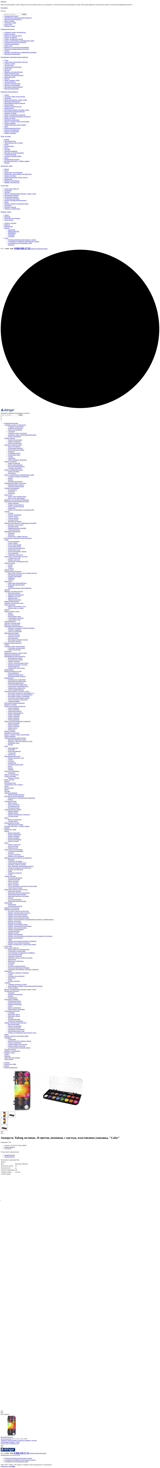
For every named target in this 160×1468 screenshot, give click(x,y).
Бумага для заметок (10, 37)
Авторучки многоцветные (16, 548)
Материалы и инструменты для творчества (18, 174)
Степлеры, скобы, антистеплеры (14, 96)
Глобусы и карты (9, 63)
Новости (7, 225)
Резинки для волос (14, 981)
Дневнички (11, 458)
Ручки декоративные (14, 545)
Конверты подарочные (15, 994)
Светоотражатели (10, 82)
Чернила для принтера (11, 131)
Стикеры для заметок (15, 468)
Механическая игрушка (15, 824)
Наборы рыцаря (13, 811)
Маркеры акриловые (14, 600)
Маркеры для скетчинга (12, 181)
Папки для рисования (15, 430)
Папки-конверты (13, 724)
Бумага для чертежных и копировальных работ (19, 40)
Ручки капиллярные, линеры (17, 551)
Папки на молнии (13, 726)
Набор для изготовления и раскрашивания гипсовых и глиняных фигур (31, 919)
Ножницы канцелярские (12, 101)
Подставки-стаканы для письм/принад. (20, 694)
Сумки (10, 974)
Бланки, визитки (9, 34)
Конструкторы (9, 146)
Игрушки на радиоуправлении (14, 153)
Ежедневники (12, 490)
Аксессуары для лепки (15, 888)
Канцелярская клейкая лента (17, 681)
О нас (6, 238)
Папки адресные (13, 503)
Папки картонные (14, 709)
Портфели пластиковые (11, 120)
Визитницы (12, 978)
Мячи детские (12, 803)
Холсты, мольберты (14, 854)
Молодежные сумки (14, 616)
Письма (10, 996)
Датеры (10, 759)
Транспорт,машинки (10, 151)
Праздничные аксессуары (16, 1031)
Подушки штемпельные (15, 764)
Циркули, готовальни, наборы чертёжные (21, 628)
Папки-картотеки (13, 719)
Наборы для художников (16, 856)
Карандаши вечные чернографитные (19, 588)
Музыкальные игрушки (11, 159)
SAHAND (11, 235)
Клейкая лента (9, 108)
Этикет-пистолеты (14, 530)
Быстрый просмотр (7, 1437)
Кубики (6, 139)
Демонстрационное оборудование (15, 125)
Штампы (11, 769)
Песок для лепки (13, 881)
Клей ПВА (11, 749)
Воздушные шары (13, 1024)
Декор (10, 939)
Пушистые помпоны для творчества (19, 868)
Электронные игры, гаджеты (13, 143)
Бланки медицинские (15, 443)
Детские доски (9, 65)
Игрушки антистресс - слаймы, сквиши (16, 161)
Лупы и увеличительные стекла (18, 663)
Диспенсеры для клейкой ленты (18, 686)
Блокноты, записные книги (13, 35)
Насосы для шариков (14, 1026)
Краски (6, 169)
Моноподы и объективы (16, 961)
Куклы (6, 148)
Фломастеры (8, 179)
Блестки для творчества (15, 869)
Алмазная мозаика (14, 931)
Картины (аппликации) (15, 938)
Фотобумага (12, 473)
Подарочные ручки (14, 550)
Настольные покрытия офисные (14, 111)
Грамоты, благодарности (16, 505)
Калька (10, 478)
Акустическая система (15, 954)
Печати (10, 768)
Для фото (7, 192)
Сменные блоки (13, 520)
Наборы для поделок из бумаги (18, 916)
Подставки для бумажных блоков (18, 698)
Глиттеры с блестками (15, 861)
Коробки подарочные (15, 1004)
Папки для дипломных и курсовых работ (21, 510)
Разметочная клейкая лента (16, 688)
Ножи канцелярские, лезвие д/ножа (15, 100)
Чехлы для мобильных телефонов (18, 968)
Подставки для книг (14, 641)
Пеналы (6, 78)
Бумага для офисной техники (13, 39)
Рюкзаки (11, 614)
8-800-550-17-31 (22, 248)
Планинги (11, 491)
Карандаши (8, 68)
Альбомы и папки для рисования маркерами (22, 435)
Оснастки (11, 761)
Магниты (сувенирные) (15, 1021)
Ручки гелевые (13, 543)
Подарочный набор (14, 1019)
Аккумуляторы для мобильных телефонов (21, 953)
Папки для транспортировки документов (17, 116)
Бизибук (7, 163)
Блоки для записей (14, 463)
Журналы (11, 535)
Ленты (10, 1006)
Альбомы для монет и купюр (17, 984)
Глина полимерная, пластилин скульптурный (22, 886)
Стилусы (11, 964)
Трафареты (11, 578)
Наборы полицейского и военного (19, 814)
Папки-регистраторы (14, 711)
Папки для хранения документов (14, 115)
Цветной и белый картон (16, 486)
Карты (10, 566)
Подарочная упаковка (11, 197)
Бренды (6, 228)
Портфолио (11, 508)
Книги (6, 158)
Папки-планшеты (10, 123)
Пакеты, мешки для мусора (16, 1046)
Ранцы (10, 613)
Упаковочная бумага (14, 1001)
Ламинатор (11, 773)
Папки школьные (9, 77)
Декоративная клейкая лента (17, 863)
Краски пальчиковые (14, 839)
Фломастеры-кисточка (15, 906)
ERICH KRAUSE (13, 231)
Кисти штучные (13, 846)
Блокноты (11, 451)
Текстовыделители (14, 593)
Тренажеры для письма (15, 555)
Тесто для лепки (13, 883)
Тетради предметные (14, 515)
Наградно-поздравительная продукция (16, 49)
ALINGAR (11, 230)
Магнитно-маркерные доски (17, 739)
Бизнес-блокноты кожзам (16, 450)
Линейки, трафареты (14, 629)
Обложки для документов (16, 976)
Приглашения (12, 997)
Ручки (6, 60)
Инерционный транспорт (16, 794)
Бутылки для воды (10, 207)
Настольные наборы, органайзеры (19, 696)
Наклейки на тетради (15, 521)
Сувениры (11, 1012)
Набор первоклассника (11, 73)
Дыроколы (7, 98)
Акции (6, 215)
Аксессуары (8, 24)
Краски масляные (13, 838)
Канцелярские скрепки (15, 659)
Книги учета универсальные (17, 496)
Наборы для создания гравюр (17, 928)
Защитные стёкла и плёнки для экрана (20, 958)
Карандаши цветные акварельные (19, 893)
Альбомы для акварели (15, 428)
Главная (6, 1062)
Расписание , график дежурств (18, 536)
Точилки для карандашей (12, 83)
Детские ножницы (14, 634)
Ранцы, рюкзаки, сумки (11, 80)
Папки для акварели (14, 436)
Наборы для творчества (11, 182)
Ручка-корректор (13, 673)
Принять (3, 1)
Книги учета (8, 45)
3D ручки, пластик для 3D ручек (18, 911)
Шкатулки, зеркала (14, 1016)
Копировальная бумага (15, 481)
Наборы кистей (13, 848)
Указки (6, 95)
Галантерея (7, 190)
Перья (10, 871)
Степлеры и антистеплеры (16, 648)
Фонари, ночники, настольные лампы (16, 203)
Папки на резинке (14, 723)
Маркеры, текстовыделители (13, 72)
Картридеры (12, 959)
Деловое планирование (11, 44)
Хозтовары (7, 205)
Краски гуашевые (13, 836)
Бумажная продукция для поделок (15, 42)
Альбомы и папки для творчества (15, 32)
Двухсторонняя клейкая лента (17, 684)
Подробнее (4, 8)
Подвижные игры (13, 806)
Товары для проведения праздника (15, 200)
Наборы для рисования (15, 934)
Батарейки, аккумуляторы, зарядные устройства (23, 969)
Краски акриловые (14, 833)
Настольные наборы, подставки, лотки (16, 110)
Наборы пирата (13, 813)
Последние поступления (12, 218)
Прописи (11, 580)
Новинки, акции (9, 26)
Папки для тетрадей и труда (17, 606)
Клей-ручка (11, 754)
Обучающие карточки (15, 575)
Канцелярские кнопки (15, 658)
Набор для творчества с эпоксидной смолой (22, 944)
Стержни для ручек (14, 558)
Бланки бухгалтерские (15, 440)
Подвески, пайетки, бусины (17, 864)
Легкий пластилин (14, 879)
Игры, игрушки (9, 21)
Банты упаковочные (14, 1007)
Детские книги (13, 821)
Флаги (6, 202)
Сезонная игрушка (10, 154)
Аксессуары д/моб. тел (11, 188)
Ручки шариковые (14, 541)
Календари (11, 493)
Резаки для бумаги (10, 133)
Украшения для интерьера (16, 1029)
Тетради (7, 50)
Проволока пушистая (15, 873)
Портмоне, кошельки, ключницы (18, 973)
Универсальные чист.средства (17, 1044)
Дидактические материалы (12, 67)
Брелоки (10, 1017)
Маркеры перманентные (16, 595)
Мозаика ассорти (13, 933)
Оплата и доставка (10, 223)
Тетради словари (13, 518)
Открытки (11, 992)
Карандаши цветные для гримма (18, 896)
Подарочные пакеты (14, 1002)
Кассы (10, 766)
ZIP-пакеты (11, 729)
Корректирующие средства (12, 106)
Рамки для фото (13, 988)
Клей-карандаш (13, 748)
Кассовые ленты (13, 526)
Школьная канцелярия (11, 88)
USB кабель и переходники (16, 951)
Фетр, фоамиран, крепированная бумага (20, 866)
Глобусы (10, 568)
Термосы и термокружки (12, 208)
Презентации (8, 226)
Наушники (11, 963)
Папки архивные (13, 708)
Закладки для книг (14, 636)
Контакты (11, 245)
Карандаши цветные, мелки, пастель (16, 177)
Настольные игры (10, 141)
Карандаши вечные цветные (17, 901)
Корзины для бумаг (10, 113)
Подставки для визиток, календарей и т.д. (21, 693)
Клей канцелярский (14, 751)
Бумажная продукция (11, 16)
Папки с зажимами (14, 714)
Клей (6, 126)
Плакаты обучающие (14, 576)
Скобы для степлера (14, 649)
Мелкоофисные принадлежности (14, 103)
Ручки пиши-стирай (14, 546)
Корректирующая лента (15, 674)
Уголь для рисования (14, 899)
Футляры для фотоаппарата (16, 966)
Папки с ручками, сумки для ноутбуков (16, 121)
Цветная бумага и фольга (16, 485)
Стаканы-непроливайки (15, 851)
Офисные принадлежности (13, 19)
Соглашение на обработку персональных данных (23, 241)
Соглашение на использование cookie (20, 243)
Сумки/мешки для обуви (16, 618)
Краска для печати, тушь (16, 758)
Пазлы (6, 144)
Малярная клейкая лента (16, 683)
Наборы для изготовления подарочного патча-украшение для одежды (30, 936)
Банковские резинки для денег (17, 664)
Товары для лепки (10, 176)
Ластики (7, 70)
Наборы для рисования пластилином (19, 926)
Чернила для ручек (14, 560)
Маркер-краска (13, 598)
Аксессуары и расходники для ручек (16, 62)
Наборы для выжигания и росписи (19, 913)
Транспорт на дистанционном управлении (21, 798)
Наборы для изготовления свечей (18, 918)
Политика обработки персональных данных (22, 240)
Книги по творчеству (15, 819)
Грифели (11, 586)
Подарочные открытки (11, 195)
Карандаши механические (16, 585)
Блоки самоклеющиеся (15, 465)
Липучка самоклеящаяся (16, 689)
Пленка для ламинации (11, 130)
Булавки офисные (13, 666)
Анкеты (10, 456)
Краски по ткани (13, 841)
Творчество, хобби (10, 22)
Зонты (10, 979)
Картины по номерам (15, 923)
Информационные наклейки (17, 528)
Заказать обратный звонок (39, 248)
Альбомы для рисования (16, 426)
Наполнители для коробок (16, 1009)
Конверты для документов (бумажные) (16, 47)
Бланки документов (14, 441)
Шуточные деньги (14, 1014)
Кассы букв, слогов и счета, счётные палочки (22, 573)
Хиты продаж (8, 220)
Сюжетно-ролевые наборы (12, 156)
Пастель (10, 898)
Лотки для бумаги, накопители (18, 699)
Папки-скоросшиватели (15, 713)
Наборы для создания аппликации (19, 943)
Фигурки (7, 149)
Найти (24, 14)
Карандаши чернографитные (17, 583)
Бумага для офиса (13, 471)
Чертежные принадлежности (13, 87)
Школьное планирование (12, 54)
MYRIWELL (12, 233)
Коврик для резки (13, 778)
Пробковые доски (13, 743)
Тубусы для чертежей (15, 631)
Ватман (10, 480)
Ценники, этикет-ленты (15, 525)
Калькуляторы (8, 105)
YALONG (11, 236)
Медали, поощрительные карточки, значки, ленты (20, 193)
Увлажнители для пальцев (16, 668)
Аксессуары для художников (13, 172)
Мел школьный (13, 638)
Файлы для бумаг (9, 118)
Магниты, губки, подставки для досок (20, 741)
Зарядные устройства (15, 956)
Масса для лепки (13, 884)
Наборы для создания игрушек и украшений (22, 941)
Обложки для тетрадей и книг (13, 75)
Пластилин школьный (15, 878)
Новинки (7, 216)
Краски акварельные (14, 834)
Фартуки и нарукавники (12, 85)
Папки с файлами (13, 718)
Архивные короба (13, 701)
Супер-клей (12, 753)
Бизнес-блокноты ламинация (17, 460)
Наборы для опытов (14, 921)
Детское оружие (13, 816)
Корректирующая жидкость (16, 676)
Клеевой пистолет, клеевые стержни (19, 1041)
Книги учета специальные (16, 498)
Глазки (10, 874)
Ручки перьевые (13, 553)
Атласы (10, 565)
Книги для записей (14, 446)
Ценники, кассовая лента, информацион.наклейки (20, 52)
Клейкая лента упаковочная (17, 679)
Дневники (11, 533)
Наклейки (11, 859)
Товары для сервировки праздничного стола (22, 1032)
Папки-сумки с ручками (15, 608)
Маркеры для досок (14, 596)
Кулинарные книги (14, 455)
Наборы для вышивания (15, 929)
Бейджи (10, 744)
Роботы (10, 799)
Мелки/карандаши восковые (17, 894)
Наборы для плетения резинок (17, 914)
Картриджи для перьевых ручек (18, 561)
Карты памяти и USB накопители (18, 949)
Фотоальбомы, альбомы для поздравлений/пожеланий (25, 986)
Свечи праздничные (14, 1027)
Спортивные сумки (14, 619)
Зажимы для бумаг (14, 661)
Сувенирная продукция (11, 198)
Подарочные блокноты (15, 448)
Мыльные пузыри (13, 808)
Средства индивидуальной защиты (19, 1047)
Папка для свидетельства (16, 506)
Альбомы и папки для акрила (17, 433)
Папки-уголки (12, 728)
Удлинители (12, 1039)
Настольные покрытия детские (18, 639)
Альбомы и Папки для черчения (18, 476)
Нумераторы (12, 763)
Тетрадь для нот (13, 516)
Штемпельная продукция (12, 128)
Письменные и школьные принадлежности (18, 18)
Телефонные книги (14, 453)
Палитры (11, 853)
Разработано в (8, 1466)
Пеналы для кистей (14, 844)
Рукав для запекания (14, 1042)
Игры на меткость (13, 804)
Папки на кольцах (14, 716)
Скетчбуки (11, 431)
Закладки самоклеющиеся (16, 466)
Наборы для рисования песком (18, 924)
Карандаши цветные (14, 891)
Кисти (6, 171)
